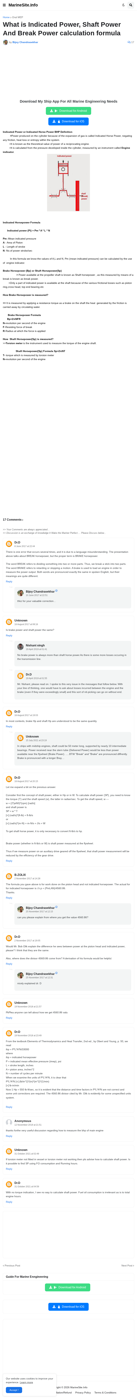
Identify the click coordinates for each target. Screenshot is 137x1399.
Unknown (20, 620)
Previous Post (12, 1265)
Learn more (26, 1382)
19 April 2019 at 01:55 (36, 678)
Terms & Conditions (105, 1392)
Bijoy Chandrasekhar (40, 591)
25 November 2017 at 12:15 (39, 911)
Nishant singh (35, 645)
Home (6, 17)
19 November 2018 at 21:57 (28, 1006)
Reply (9, 581)
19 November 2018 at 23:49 (28, 1035)
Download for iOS (73, 121)
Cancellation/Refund (60, 1392)
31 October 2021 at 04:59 (26, 1186)
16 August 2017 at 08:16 (26, 624)
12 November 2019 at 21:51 (28, 1125)
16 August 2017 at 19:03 (26, 715)
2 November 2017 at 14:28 (27, 878)
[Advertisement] (68, 75)
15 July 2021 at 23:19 (36, 740)
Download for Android (73, 110)
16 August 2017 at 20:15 (26, 781)
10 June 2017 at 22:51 (37, 595)
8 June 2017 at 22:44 (24, 546)
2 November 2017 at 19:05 (27, 940)
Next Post (126, 1265)
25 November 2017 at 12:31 (39, 977)
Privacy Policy (83, 1392)
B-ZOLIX (20, 874)
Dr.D (17, 542)
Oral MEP (17, 17)
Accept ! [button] (14, 1390)
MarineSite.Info (23, 5)
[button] (4, 5)
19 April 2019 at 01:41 (36, 649)
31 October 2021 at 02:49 (26, 1153)
